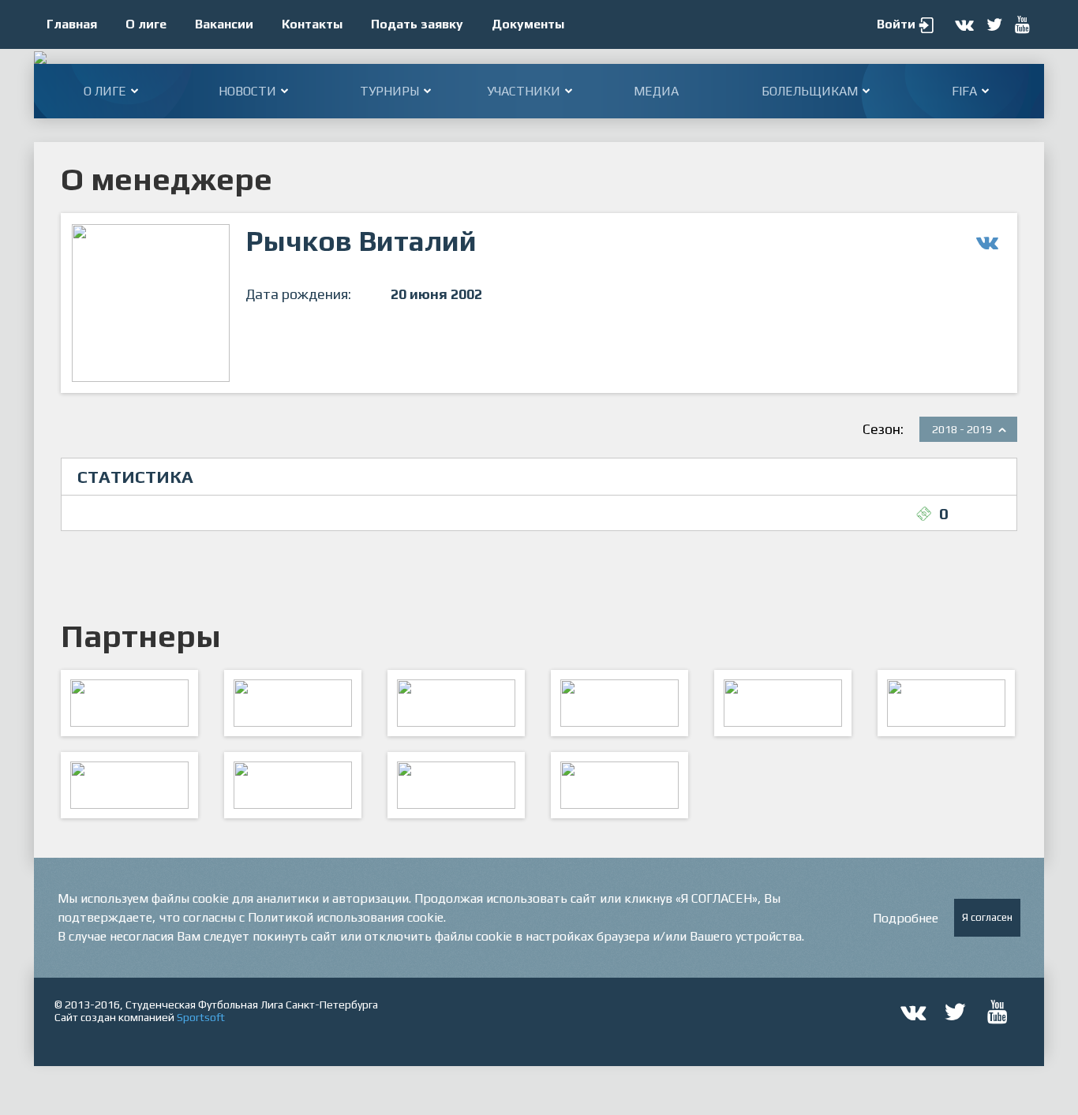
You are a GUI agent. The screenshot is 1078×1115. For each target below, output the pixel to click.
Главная (72, 24)
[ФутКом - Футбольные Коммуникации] (619, 785)
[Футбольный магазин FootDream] (129, 785)
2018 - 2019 (962, 429)
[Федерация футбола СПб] (292, 703)
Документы (528, 24)
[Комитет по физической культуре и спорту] (129, 703)
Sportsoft (201, 1017)
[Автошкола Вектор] (946, 703)
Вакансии (224, 24)
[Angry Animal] (783, 703)
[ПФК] (619, 703)
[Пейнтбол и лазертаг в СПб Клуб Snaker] (292, 785)
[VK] (456, 785)
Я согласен (987, 917)
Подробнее (905, 918)
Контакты (312, 24)
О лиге (146, 24)
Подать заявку (417, 24)
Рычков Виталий (361, 240)
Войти (896, 24)
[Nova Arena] (456, 703)
